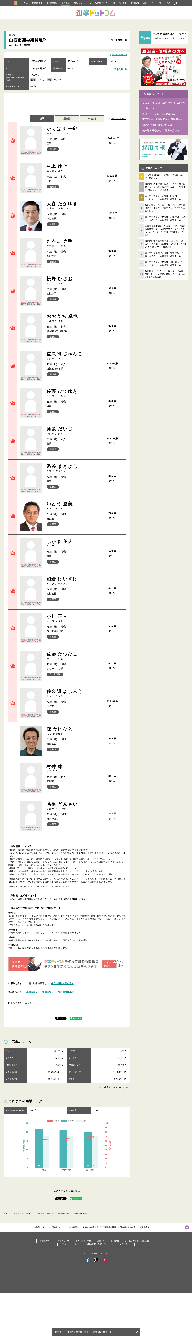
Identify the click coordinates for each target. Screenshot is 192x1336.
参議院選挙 (52, 3)
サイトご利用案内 (83, 1241)
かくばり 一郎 (62, 130)
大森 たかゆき (62, 205)
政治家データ (101, 3)
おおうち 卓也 (62, 318)
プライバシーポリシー (70, 1244)
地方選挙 (66, 3)
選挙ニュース (63, 1241)
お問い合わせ (125, 1244)
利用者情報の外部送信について (100, 1244)
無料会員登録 (76, 1332)
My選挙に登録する (118, 55)
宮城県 (28, 1213)
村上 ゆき (57, 168)
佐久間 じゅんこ (65, 355)
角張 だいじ (60, 430)
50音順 (92, 118)
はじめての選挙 (119, 3)
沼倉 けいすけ (62, 580)
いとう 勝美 (60, 505)
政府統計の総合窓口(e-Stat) (117, 1087)
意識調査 (135, 3)
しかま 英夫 (60, 543)
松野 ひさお (60, 280)
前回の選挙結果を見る (62, 983)
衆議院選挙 (37, 3)
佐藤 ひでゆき (62, 393)
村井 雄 (55, 768)
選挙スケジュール (82, 3)
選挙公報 (118, 69)
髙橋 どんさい (62, 805)
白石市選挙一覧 (119, 40)
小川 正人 (57, 618)
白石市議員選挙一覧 (43, 1213)
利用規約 (115, 1241)
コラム (25, 3)
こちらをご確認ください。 (75, 899)
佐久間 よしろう (65, 693)
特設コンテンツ (150, 3)
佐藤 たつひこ (62, 655)
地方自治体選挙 (66, 991)
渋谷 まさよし (62, 468)
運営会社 (101, 1241)
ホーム (6, 1213)
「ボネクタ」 (89, 879)
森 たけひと (60, 730)
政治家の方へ (45, 1241)
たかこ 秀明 (60, 243)
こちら (50, 886)
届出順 (67, 118)
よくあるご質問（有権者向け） (138, 1241)
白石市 (28, 1003)
